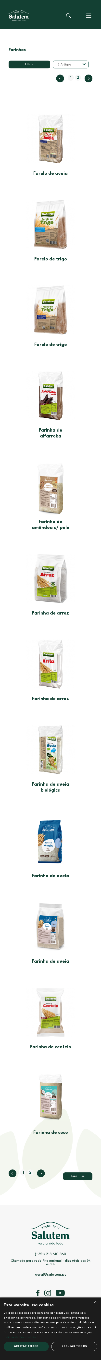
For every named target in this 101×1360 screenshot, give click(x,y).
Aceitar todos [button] (26, 1346)
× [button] (95, 1303)
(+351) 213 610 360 (50, 1254)
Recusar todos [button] (74, 1346)
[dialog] (50, 1328)
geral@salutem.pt (50, 1275)
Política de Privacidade (20, 1337)
